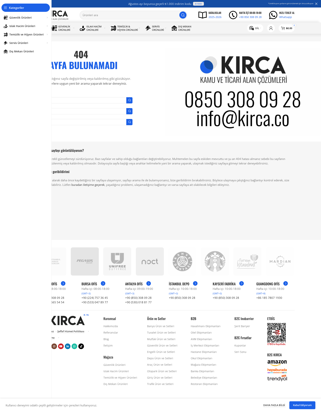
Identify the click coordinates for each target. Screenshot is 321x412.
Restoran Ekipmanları (204, 384)
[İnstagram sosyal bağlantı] (54, 346)
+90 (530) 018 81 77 (138, 302)
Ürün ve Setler (156, 318)
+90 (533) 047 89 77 (95, 302)
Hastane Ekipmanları (204, 352)
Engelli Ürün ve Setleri (161, 352)
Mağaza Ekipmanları (203, 364)
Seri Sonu (240, 352)
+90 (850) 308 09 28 (138, 298)
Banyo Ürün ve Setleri (160, 326)
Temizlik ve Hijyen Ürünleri (120, 377)
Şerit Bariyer (242, 326)
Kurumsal (109, 318)
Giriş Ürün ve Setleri (159, 377)
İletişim (108, 345)
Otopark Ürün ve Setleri (162, 371)
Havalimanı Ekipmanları (206, 326)
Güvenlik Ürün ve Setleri (162, 345)
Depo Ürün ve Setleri (160, 358)
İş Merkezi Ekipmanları (205, 345)
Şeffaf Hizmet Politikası (70, 331)
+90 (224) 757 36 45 (95, 298)
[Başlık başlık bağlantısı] (166, 4)
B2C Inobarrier (244, 318)
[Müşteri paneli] (271, 28)
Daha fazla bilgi (274, 405)
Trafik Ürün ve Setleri (160, 384)
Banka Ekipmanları (202, 371)
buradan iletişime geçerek (88, 185)
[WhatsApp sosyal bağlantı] (74, 346)
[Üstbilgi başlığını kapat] (316, 4)
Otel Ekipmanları (201, 332)
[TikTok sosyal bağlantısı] (81, 346)
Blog (106, 339)
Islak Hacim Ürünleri (116, 371)
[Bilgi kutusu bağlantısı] (209, 15)
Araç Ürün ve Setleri (159, 364)
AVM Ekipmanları (201, 339)
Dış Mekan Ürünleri (115, 384)
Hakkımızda (110, 326)
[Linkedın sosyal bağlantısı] (67, 346)
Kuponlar (240, 345)
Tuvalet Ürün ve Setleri (161, 332)
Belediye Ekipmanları (204, 377)
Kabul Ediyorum (302, 405)
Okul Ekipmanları (201, 358)
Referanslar (110, 332)
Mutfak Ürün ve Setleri (161, 339)
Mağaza (108, 357)
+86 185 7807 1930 (269, 298)
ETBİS (271, 318)
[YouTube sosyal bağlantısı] (61, 346)
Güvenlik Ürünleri (114, 365)
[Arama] (182, 15)
